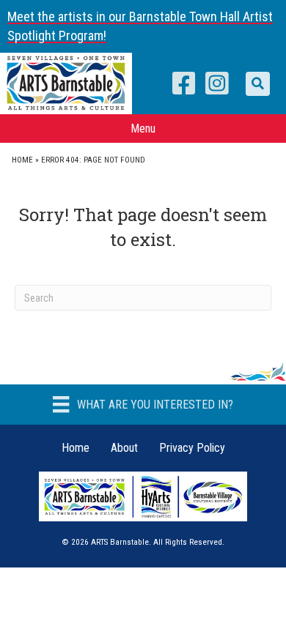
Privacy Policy (192, 448)
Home (22, 160)
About (124, 448)
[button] (258, 84)
